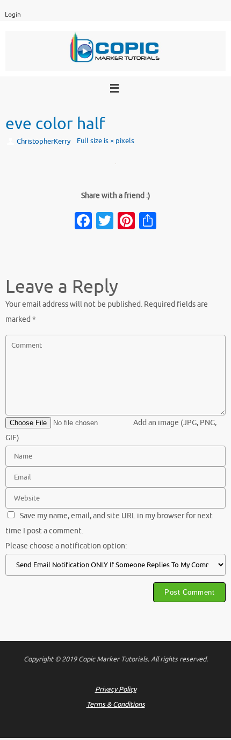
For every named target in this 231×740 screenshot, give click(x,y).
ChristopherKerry (43, 141)
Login (13, 15)
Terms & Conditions (115, 704)
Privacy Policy (115, 689)
